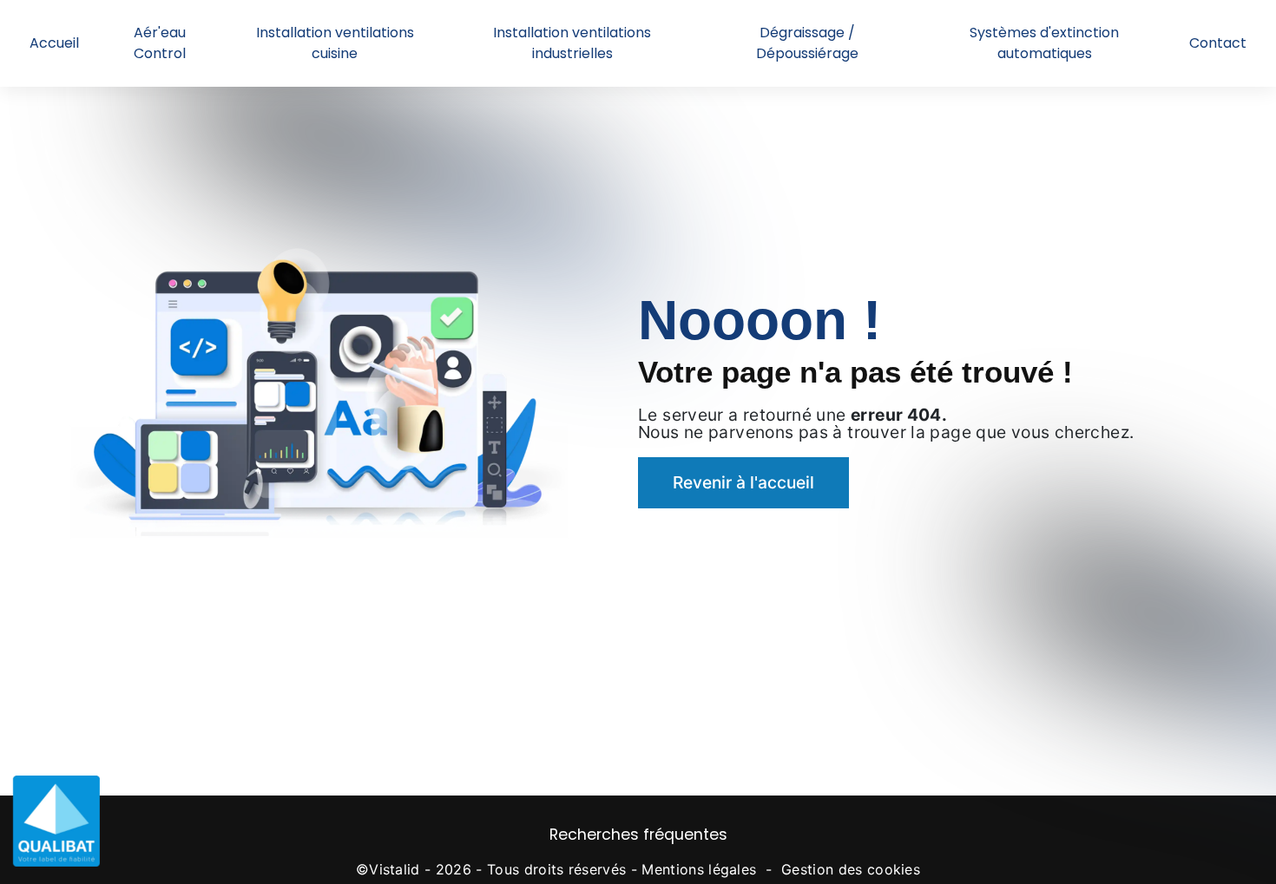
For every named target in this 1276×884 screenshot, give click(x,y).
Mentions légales (698, 869)
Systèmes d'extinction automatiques (1044, 43)
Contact (1217, 43)
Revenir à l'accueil (743, 482)
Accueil (54, 43)
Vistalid (394, 869)
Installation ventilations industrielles (572, 43)
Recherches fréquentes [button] (638, 834)
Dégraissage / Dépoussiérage (807, 43)
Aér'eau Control (160, 43)
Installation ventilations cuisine (335, 43)
